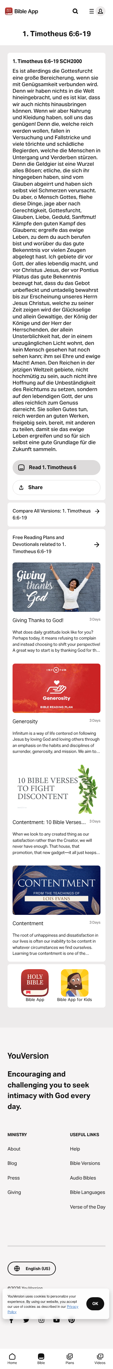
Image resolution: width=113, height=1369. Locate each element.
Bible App (35, 999)
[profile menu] (96, 11)
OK (95, 1303)
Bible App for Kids (74, 999)
